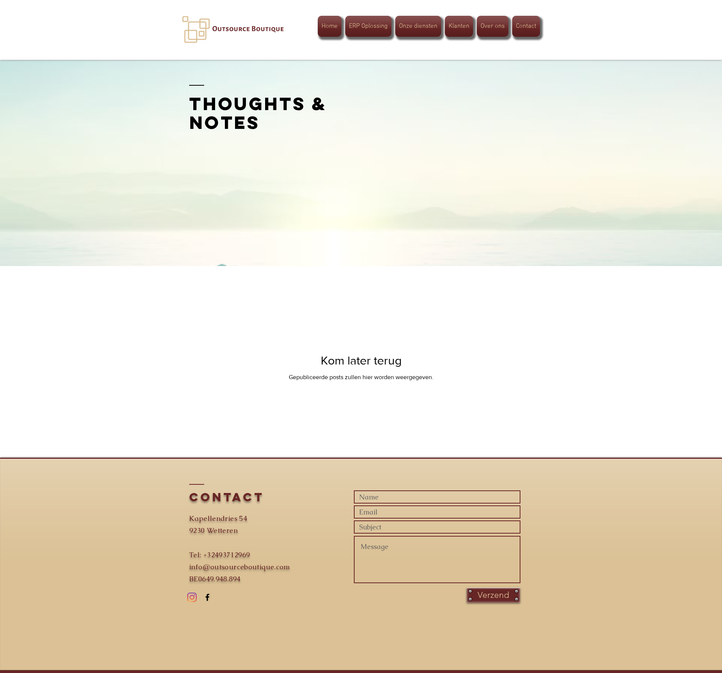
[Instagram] (192, 597)
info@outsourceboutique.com (239, 567)
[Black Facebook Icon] (207, 597)
